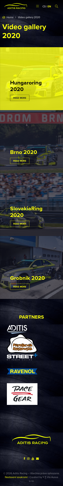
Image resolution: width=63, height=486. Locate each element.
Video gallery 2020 (29, 17)
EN (49, 6)
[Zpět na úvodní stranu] (15, 6)
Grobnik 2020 (27, 278)
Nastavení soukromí (16, 477)
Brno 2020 (23, 152)
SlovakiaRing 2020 (26, 211)
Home (10, 17)
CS (44, 6)
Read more (19, 97)
